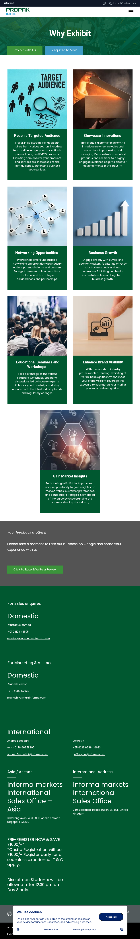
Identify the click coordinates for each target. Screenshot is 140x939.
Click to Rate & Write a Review (35, 569)
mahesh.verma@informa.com (26, 697)
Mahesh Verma (17, 684)
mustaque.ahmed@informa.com (28, 638)
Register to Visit (64, 50)
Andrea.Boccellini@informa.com (27, 754)
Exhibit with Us (24, 50)
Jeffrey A (78, 741)
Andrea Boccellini (18, 741)
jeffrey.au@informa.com (89, 754)
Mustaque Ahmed (19, 625)
